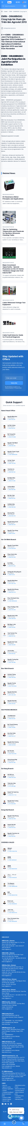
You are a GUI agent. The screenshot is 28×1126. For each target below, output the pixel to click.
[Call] (14, 1123)
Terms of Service (9, 387)
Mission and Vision (20, 1088)
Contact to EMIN (7, 1097)
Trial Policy (18, 1097)
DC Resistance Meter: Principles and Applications (13, 198)
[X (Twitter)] (8, 1104)
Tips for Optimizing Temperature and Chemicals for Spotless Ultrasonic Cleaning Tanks (13, 232)
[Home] (1, 11)
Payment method (19, 1090)
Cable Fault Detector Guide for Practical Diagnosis (13, 336)
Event (5, 11)
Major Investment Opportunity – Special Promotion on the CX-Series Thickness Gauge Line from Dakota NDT (13, 269)
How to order (6, 1101)
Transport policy (19, 1095)
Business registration (8, 1088)
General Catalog (7, 1099)
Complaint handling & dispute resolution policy (7, 1094)
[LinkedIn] (11, 1104)
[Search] (24, 6)
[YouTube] (5, 1104)
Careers (5, 1090)
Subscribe (14, 383)
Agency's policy (7, 1087)
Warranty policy (19, 1099)
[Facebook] (2, 1104)
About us (5, 1085)
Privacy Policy (18, 387)
